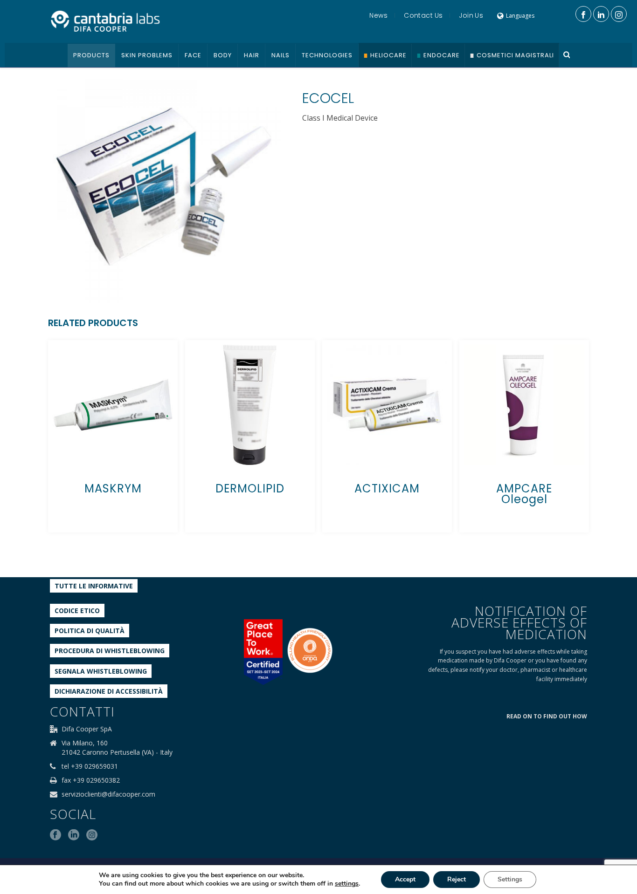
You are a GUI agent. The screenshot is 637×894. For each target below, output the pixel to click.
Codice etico (77, 610)
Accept (405, 879)
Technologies (327, 55)
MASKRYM (113, 488)
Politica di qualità (90, 630)
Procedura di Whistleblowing (110, 650)
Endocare (441, 55)
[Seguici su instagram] (91, 835)
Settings (510, 879)
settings (347, 884)
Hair (251, 55)
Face (193, 55)
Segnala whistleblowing (101, 671)
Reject (456, 879)
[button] (262, 89)
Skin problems (147, 55)
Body (223, 55)
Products (91, 55)
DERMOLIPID (249, 488)
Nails (280, 55)
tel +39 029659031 (90, 766)
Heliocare (388, 55)
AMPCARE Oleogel (524, 494)
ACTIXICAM (387, 488)
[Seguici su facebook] (55, 835)
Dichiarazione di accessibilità (109, 691)
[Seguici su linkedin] (73, 835)
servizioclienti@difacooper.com (108, 794)
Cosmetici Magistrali (515, 55)
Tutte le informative (94, 585)
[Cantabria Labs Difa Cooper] (105, 21)
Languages (520, 16)
